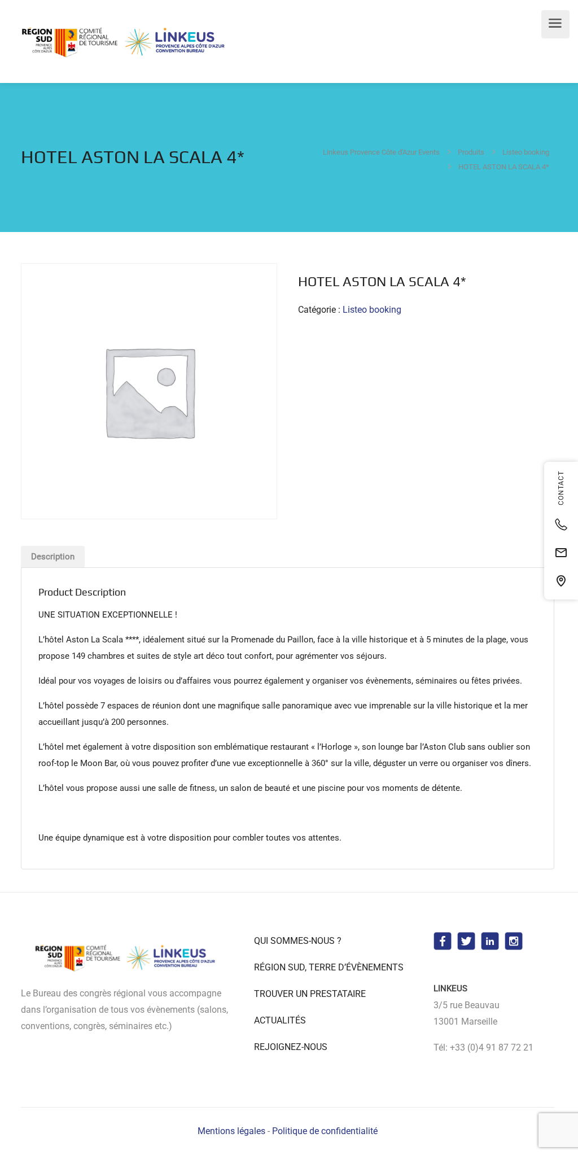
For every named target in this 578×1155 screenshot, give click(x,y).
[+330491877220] (561, 524)
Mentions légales (231, 1131)
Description (53, 557)
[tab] (53, 556)
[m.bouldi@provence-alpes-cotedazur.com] (561, 552)
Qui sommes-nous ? (297, 940)
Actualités (280, 1020)
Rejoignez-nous (290, 1047)
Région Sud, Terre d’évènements (329, 967)
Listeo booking (372, 309)
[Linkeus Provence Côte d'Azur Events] (125, 42)
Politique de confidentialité (325, 1131)
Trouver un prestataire (310, 993)
